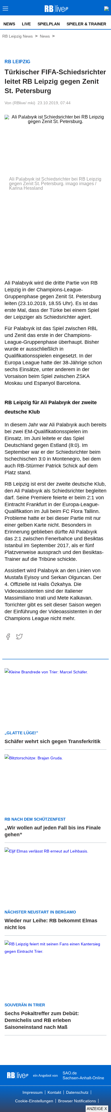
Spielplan (49, 24)
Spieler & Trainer (86, 24)
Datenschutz (77, 1092)
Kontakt (54, 1092)
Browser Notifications (77, 1101)
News (9, 24)
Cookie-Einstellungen (34, 1101)
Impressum (32, 1092)
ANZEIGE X (97, 1109)
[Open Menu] (5, 10)
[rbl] (17, 1075)
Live (26, 24)
